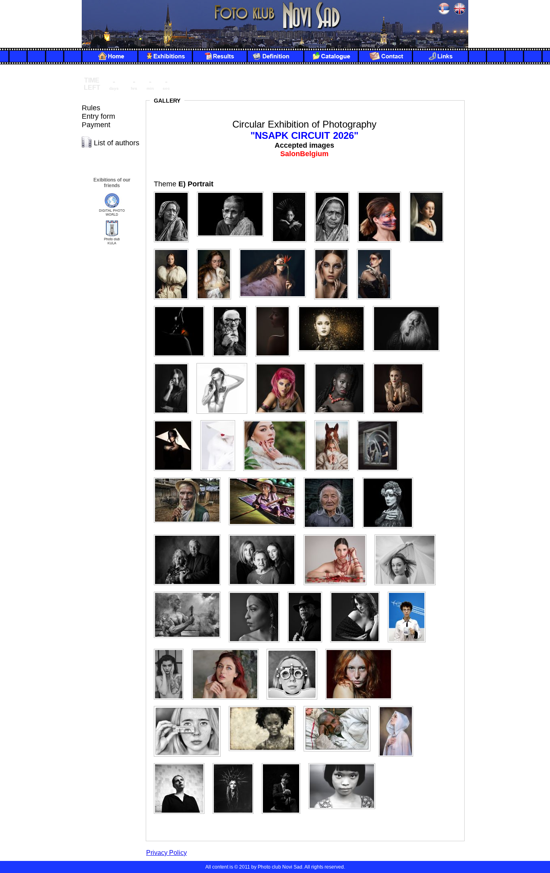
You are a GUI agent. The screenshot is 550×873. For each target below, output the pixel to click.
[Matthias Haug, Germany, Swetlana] (358, 591)
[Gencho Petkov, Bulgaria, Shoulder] (275, 306)
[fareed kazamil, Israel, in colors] (377, 249)
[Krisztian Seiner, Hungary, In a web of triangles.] (176, 420)
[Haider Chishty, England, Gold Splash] (334, 306)
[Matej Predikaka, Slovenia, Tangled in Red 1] (338, 534)
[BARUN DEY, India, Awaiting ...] (174, 191)
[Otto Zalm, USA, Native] (265, 706)
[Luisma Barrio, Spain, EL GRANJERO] (190, 477)
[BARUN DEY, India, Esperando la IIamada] (233, 191)
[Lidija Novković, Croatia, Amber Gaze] (278, 420)
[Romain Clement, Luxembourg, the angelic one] (399, 706)
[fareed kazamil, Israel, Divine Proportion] (334, 249)
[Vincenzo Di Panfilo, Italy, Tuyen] (345, 763)
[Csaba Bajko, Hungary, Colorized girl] (382, 191)
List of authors (116, 143)
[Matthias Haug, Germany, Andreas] (190, 591)
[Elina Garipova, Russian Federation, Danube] (174, 249)
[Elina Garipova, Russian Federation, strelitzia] (275, 249)
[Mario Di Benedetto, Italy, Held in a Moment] (190, 534)
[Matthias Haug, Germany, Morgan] (308, 591)
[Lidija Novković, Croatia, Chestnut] (335, 420)
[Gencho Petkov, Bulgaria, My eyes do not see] (233, 306)
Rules (91, 108)
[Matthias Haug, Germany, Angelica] (257, 591)
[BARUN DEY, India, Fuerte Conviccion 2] (292, 191)
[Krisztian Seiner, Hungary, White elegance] (221, 420)
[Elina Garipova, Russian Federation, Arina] (429, 191)
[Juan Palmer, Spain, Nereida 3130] (401, 363)
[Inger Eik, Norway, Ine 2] (174, 363)
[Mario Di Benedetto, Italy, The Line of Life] (265, 534)
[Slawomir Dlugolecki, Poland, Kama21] (182, 763)
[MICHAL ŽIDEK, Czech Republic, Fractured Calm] (172, 649)
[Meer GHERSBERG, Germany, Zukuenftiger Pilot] (410, 591)
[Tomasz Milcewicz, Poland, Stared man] (284, 763)
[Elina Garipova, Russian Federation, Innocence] (217, 249)
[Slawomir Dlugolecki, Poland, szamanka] (236, 763)
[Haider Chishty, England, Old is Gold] (409, 306)
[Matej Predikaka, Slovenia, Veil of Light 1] (408, 534)
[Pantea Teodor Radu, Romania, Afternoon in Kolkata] (340, 706)
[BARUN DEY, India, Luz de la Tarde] (335, 191)
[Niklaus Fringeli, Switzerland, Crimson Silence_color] (228, 649)
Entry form (98, 116)
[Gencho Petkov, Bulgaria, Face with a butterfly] (182, 306)
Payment (96, 125)
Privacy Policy (166, 852)
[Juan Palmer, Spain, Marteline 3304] (283, 363)
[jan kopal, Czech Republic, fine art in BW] (225, 363)
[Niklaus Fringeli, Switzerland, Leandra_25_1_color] (362, 649)
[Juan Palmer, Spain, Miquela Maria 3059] (342, 363)
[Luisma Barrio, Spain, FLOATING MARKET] (265, 477)
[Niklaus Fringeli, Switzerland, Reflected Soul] (190, 706)
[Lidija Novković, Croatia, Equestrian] (381, 420)
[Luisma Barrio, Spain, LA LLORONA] (391, 477)
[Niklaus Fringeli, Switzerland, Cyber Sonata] (295, 649)
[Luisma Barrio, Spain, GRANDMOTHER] (332, 477)
